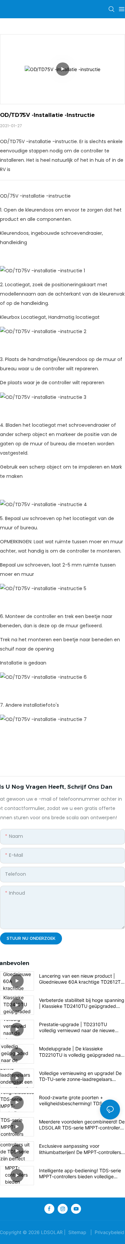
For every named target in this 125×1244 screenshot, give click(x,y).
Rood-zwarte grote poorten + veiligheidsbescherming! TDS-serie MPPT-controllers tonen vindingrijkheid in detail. (81, 1101)
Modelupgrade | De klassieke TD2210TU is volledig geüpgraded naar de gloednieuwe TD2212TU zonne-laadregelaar (82, 1052)
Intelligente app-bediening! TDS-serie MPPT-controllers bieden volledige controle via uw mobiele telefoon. (80, 1174)
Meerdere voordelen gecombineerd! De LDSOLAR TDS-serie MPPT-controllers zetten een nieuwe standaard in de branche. (82, 1125)
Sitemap (77, 1232)
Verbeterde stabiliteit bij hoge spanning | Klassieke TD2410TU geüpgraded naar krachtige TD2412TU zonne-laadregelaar (81, 1003)
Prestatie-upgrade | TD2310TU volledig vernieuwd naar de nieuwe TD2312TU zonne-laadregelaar (77, 1027)
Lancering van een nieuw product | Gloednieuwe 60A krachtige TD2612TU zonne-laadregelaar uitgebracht (81, 979)
